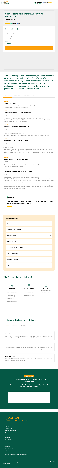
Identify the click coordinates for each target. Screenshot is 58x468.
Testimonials (7, 437)
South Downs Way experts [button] (14, 229)
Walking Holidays (8, 428)
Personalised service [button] (12, 253)
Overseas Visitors (9, 439)
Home (4, 6)
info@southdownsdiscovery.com (17, 420)
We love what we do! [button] (12, 223)
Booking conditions (9, 450)
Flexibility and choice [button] (12, 241)
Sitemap (6, 432)
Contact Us (7, 446)
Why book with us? (9, 448)
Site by (5, 463)
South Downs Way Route (10, 430)
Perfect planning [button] (11, 235)
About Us (7, 426)
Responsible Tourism (9, 441)
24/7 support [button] (10, 265)
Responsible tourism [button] (12, 259)
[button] (56, 2)
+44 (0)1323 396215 (12, 418)
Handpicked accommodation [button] (15, 247)
